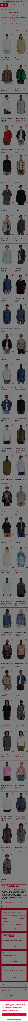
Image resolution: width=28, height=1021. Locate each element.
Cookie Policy (15, 1010)
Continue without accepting (14, 1018)
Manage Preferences (16, 1008)
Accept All (14, 1014)
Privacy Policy (6, 1010)
